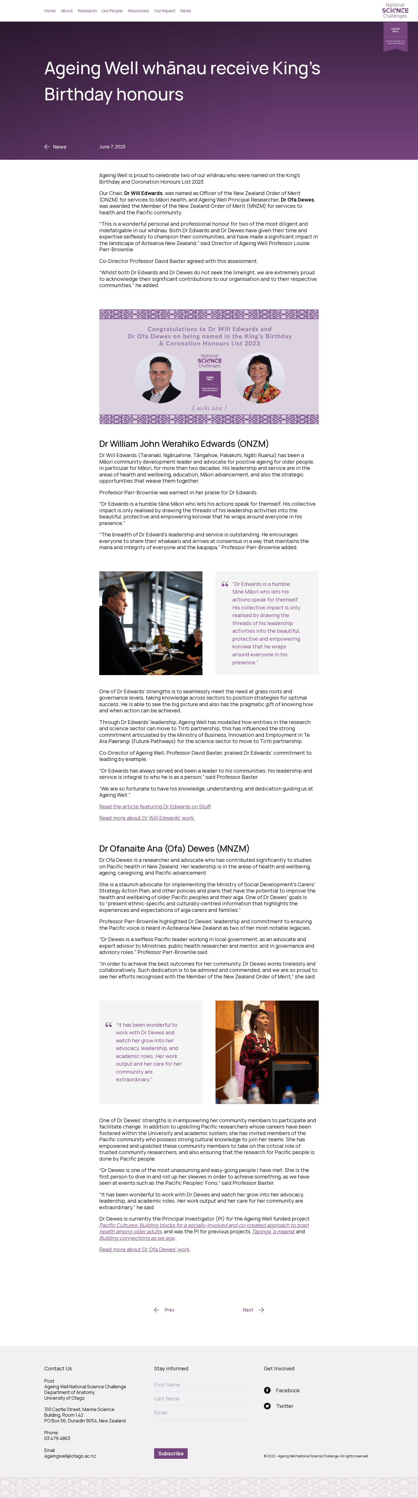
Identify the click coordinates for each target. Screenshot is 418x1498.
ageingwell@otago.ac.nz (70, 1456)
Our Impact (164, 10)
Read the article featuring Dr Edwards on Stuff (154, 806)
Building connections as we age (137, 1237)
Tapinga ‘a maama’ (273, 1231)
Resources (138, 10)
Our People (112, 10)
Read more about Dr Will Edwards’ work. (147, 817)
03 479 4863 (57, 1438)
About (67, 10)
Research (87, 10)
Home (50, 10)
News (185, 10)
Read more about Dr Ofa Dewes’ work (144, 1249)
